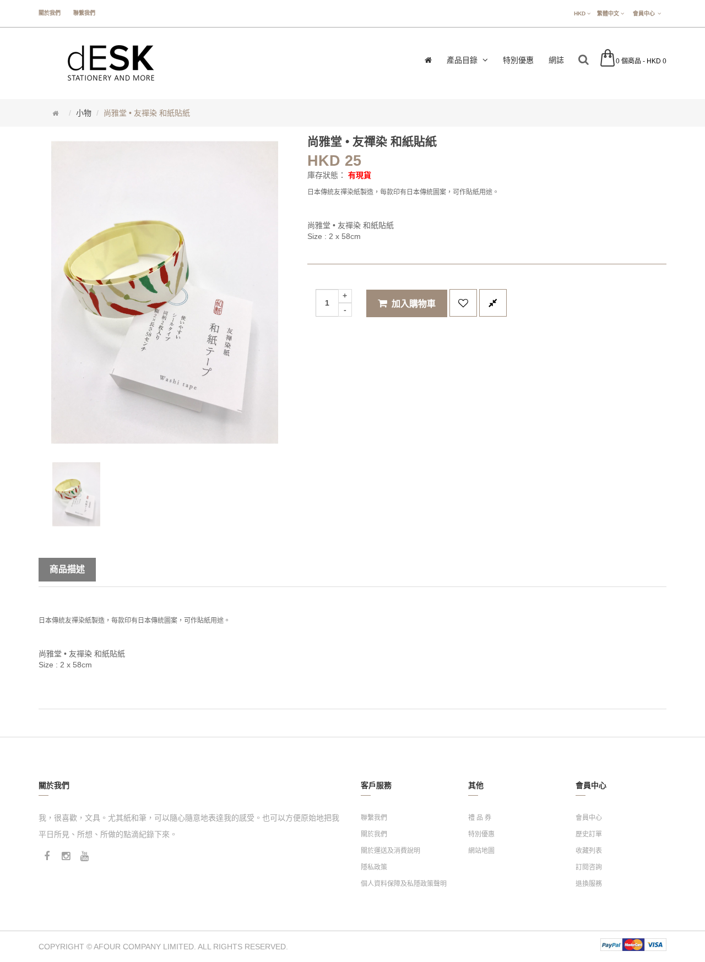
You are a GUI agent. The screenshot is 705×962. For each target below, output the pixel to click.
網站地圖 (481, 851)
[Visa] (655, 944)
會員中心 (589, 818)
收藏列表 (589, 851)
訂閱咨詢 (589, 867)
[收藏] (463, 303)
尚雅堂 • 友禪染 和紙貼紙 (147, 112)
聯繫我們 (84, 13)
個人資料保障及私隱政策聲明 (404, 884)
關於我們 (50, 13)
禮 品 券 (479, 818)
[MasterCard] (633, 944)
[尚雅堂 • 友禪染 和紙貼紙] (76, 494)
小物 (83, 112)
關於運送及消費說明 (390, 851)
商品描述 (67, 569)
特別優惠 (481, 834)
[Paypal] (611, 944)
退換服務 (589, 884)
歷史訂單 (589, 834)
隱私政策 (374, 867)
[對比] (493, 303)
